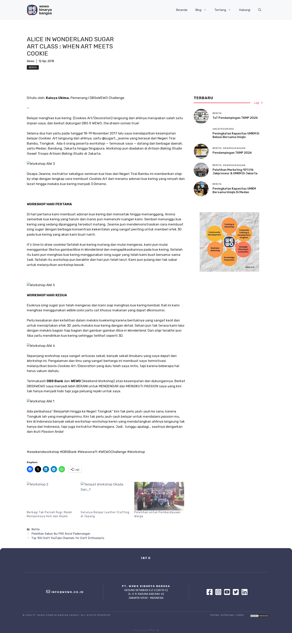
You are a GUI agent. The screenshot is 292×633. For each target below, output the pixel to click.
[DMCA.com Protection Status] (259, 616)
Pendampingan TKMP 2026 (232, 152)
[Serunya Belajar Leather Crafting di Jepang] (106, 496)
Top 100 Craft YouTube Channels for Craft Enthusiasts (67, 538)
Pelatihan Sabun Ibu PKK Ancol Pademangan (60, 533)
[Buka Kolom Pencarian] (259, 10)
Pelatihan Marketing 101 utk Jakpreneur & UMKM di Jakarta (235, 171)
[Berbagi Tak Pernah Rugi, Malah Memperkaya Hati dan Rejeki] (52, 496)
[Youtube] (228, 592)
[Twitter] (236, 592)
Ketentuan (227, 615)
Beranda (181, 10)
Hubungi (244, 10)
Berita (33, 67)
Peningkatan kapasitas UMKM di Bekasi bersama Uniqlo (236, 135)
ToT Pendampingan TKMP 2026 (235, 118)
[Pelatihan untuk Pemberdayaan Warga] (159, 496)
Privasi (214, 615)
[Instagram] (219, 592)
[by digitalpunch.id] (158, 630)
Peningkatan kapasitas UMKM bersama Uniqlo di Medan (234, 190)
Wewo (30, 61)
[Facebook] (210, 592)
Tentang (220, 10)
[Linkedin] (244, 592)
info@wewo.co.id (67, 592)
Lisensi (239, 615)
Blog (198, 10)
